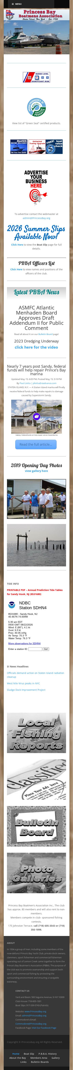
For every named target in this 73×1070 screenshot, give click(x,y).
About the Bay (17, 1057)
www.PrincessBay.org (35, 1011)
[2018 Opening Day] (36, 517)
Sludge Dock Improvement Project (26, 689)
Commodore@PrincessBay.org (30, 1023)
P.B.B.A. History (48, 1053)
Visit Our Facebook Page (44, 1027)
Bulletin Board (45, 334)
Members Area (38, 1057)
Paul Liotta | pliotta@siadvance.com (38, 383)
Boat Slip (29, 1053)
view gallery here (36, 471)
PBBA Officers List (36, 263)
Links (23, 1062)
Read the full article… (36, 444)
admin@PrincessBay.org (36, 218)
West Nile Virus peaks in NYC (23, 683)
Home (15, 1053)
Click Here (17, 244)
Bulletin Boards (40, 1062)
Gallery (56, 1057)
